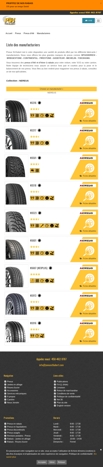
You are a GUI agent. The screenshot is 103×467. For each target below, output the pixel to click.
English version (63, 406)
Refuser (61, 462)
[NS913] (17, 304)
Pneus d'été (29, 33)
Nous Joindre (12, 403)
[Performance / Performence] (32, 280)
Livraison (60, 388)
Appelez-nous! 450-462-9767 (85, 12)
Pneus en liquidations (16, 427)
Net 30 (59, 400)
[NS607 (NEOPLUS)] (17, 276)
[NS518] (17, 194)
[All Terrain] (32, 170)
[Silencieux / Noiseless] (47, 115)
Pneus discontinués (15, 430)
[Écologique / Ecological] (52, 115)
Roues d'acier (12, 388)
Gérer (52, 462)
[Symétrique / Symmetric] (37, 115)
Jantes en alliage (14, 385)
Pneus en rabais (14, 424)
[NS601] (17, 249)
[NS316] (17, 111)
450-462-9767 (59, 359)
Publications (62, 382)
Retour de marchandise (67, 391)
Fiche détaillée (89, 121)
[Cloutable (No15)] (42, 225)
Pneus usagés (13, 433)
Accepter (42, 462)
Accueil (9, 33)
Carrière (10, 400)
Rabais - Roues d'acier (17, 442)
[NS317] (17, 138)
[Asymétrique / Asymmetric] (37, 253)
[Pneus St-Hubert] (9, 20)
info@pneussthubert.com (51, 365)
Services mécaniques (16, 394)
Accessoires (12, 391)
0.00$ (89, 21)
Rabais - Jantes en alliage (18, 439)
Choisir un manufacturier (51, 89)
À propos (10, 397)
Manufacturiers (43, 33)
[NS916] (17, 331)
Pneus (18, 33)
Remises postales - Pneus (18, 436)
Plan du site (61, 403)
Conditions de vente (65, 394)
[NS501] (17, 166)
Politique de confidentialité (68, 397)
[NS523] (17, 221)
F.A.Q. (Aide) (62, 385)
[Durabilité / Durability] (42, 115)
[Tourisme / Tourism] (32, 115)
